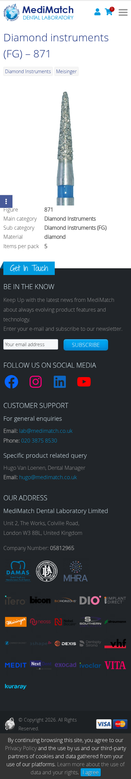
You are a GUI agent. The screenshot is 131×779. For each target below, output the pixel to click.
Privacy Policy (21, 748)
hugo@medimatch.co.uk (48, 477)
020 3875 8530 (39, 440)
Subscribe (86, 345)
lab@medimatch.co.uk (46, 430)
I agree (91, 772)
